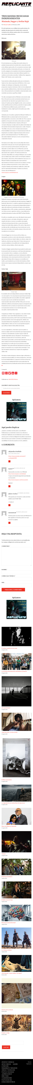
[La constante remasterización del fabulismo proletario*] (16, 661)
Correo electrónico (8, 576)
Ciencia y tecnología (8, 1070)
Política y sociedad (8, 1072)
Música (16, 379)
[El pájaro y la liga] (16, 1023)
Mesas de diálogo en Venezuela (9, 826)
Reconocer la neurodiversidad (9, 922)
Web (3, 582)
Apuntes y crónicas (8, 1062)
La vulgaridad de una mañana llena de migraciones (13, 803)
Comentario (6, 546)
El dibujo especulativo (7, 779)
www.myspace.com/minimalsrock (10, 172)
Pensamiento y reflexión (9, 1068)
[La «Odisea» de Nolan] (16, 938)
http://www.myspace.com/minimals (17, 473)
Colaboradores (7, 1078)
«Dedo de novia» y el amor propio (9, 732)
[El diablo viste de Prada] (16, 890)
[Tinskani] (16, 842)
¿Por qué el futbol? (6, 707)
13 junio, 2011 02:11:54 (20, 468)
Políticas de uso (7, 1080)
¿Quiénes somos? (7, 1074)
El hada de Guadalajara (7, 876)
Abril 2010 (11, 379)
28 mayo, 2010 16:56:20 (22, 511)
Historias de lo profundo (7, 1009)
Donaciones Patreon (8, 1082)
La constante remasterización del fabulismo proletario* (14, 671)
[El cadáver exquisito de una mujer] (16, 637)
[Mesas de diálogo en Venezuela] (16, 816)
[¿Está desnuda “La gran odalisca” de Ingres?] (16, 963)
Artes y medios (6, 1064)
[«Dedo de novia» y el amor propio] (16, 722)
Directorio (5, 1076)
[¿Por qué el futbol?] (16, 691)
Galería (15, 1064)
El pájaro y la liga (5, 1033)
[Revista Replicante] (16, 4)
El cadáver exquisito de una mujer (9, 648)
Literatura (5, 1066)
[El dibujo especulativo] (16, 758)
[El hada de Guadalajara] (16, 867)
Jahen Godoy (12, 494)
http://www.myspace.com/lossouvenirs (18, 479)
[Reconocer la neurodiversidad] (16, 913)
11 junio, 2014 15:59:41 (14, 453)
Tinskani (4, 853)
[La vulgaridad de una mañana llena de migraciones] (16, 793)
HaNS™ (11, 469)
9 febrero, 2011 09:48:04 (24, 493)
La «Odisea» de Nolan (7, 950)
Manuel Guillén (7, 24)
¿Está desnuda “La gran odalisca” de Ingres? (12, 973)
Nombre (4, 569)
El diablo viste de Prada (7, 900)
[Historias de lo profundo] (16, 993)
